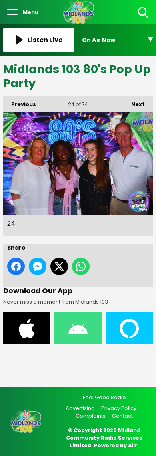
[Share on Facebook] (16, 266)
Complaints (91, 416)
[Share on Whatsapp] (81, 266)
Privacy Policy (118, 408)
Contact (122, 416)
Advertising (80, 408)
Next (134, 104)
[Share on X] (59, 266)
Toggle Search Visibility (144, 18)
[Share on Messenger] (37, 266)
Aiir (132, 445)
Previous (19, 104)
